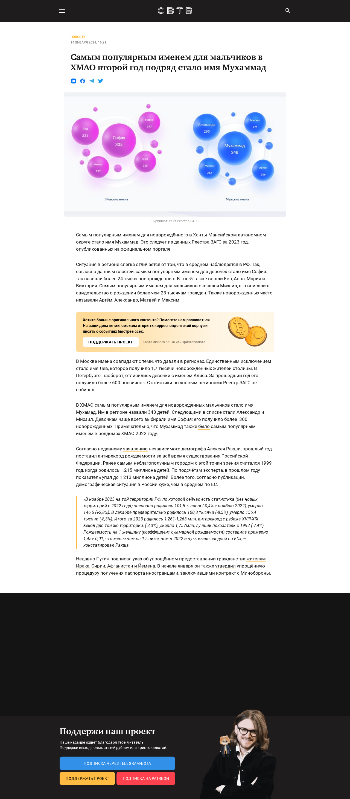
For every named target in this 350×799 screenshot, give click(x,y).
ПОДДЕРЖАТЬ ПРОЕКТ (110, 342)
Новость (78, 37)
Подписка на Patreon (146, 778)
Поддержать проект (87, 778)
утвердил (225, 566)
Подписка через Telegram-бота (117, 763)
